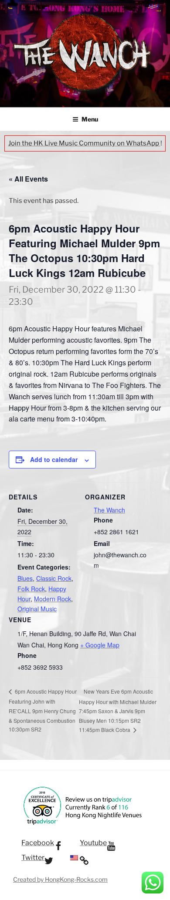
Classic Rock (53, 578)
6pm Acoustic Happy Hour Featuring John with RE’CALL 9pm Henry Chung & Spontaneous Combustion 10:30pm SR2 (43, 710)
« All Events (28, 179)
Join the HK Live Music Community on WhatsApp (84, 143)
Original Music (37, 608)
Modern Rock (52, 598)
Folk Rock (31, 588)
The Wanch (109, 510)
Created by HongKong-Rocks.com (60, 879)
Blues (25, 578)
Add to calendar (54, 459)
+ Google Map (99, 644)
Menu (90, 119)
